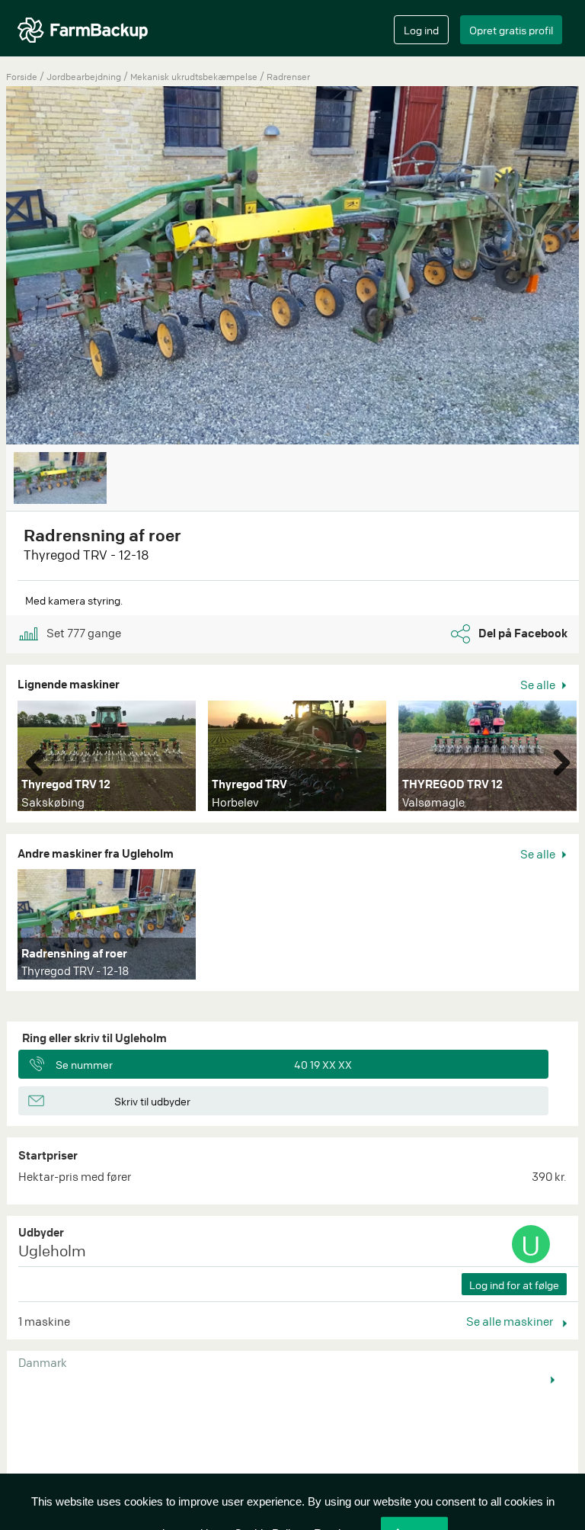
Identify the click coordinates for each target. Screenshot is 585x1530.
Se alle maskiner (510, 1321)
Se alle (539, 684)
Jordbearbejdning (84, 76)
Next (556, 759)
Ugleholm (52, 1250)
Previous (40, 759)
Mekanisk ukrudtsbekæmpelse (195, 76)
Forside (21, 76)
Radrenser (288, 76)
